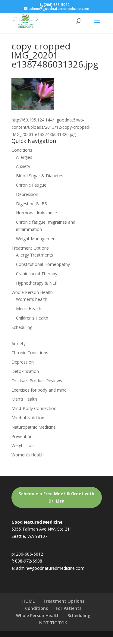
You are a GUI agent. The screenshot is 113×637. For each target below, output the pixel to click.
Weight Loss (23, 445)
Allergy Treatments (34, 255)
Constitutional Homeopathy (43, 264)
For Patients (68, 608)
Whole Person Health (32, 292)
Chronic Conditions (29, 352)
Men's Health (24, 399)
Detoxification (25, 371)
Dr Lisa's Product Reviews (36, 380)
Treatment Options (30, 248)
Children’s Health (32, 318)
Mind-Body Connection (33, 408)
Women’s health (31, 299)
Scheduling (21, 327)
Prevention (22, 436)
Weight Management (36, 238)
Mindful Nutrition (27, 418)
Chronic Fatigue (31, 185)
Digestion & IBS (31, 204)
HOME (28, 601)
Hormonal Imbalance (36, 213)
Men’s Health (28, 308)
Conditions (21, 150)
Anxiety (23, 166)
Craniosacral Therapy (36, 273)
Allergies (24, 157)
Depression (27, 194)
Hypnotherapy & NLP (37, 283)
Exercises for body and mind (39, 390)
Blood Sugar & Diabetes (39, 175)
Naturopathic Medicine (33, 427)
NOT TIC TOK (53, 623)
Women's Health (27, 455)
